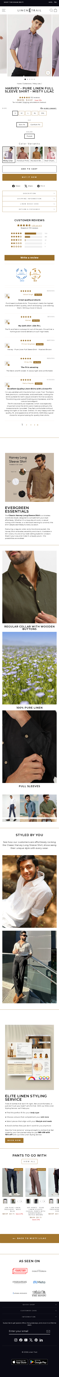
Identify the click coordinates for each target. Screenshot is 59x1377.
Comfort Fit (35, 125)
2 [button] (26, 425)
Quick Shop (29, 1304)
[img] (25, 291)
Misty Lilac (37, 84)
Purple (29, 136)
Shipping (26, 102)
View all (30, 1161)
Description (29, 193)
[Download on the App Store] (19, 1362)
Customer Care (29, 1310)
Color (29, 132)
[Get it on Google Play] (38, 1362)
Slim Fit (22, 125)
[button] (24, 97)
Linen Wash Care (29, 204)
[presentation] (5, 154)
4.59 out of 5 (37, 225)
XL (35, 113)
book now (14, 1140)
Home (19, 84)
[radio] (8, 154)
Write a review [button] (29, 257)
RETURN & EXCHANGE (29, 209)
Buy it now (29, 177)
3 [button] (30, 425)
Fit (29, 120)
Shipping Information (29, 198)
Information (29, 1317)
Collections (27, 84)
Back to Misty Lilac (31, 1238)
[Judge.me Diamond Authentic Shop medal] (21, 273)
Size (29, 108)
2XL (42, 113)
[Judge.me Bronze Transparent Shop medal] (35, 273)
